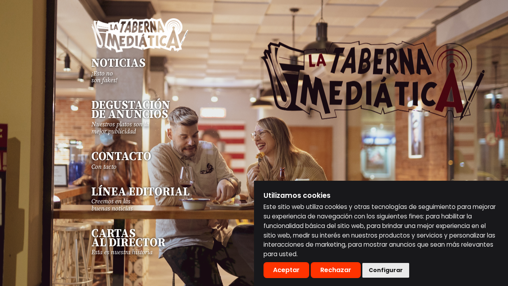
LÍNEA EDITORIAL (140, 192)
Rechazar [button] (335, 269)
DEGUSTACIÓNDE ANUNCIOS (130, 110)
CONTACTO (121, 157)
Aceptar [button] (286, 269)
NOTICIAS (118, 63)
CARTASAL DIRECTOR (128, 238)
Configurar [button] (386, 270)
